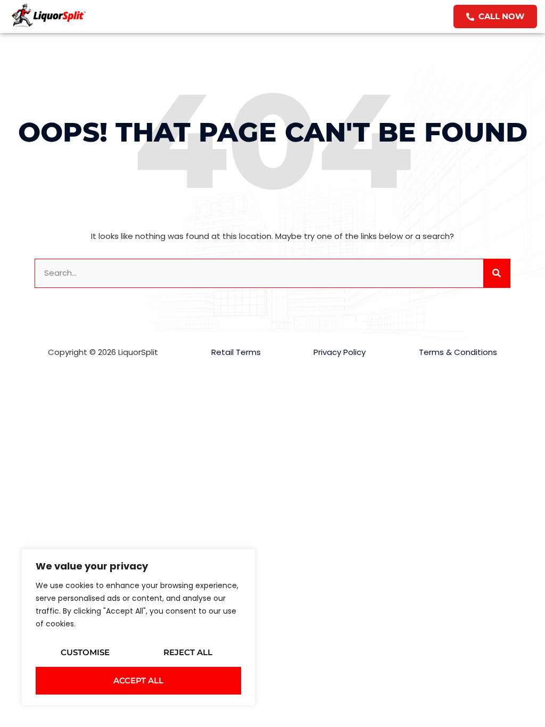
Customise (85, 652)
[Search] (496, 273)
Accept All (138, 680)
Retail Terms (236, 352)
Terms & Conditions (458, 352)
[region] (138, 627)
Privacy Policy (339, 352)
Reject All (187, 652)
